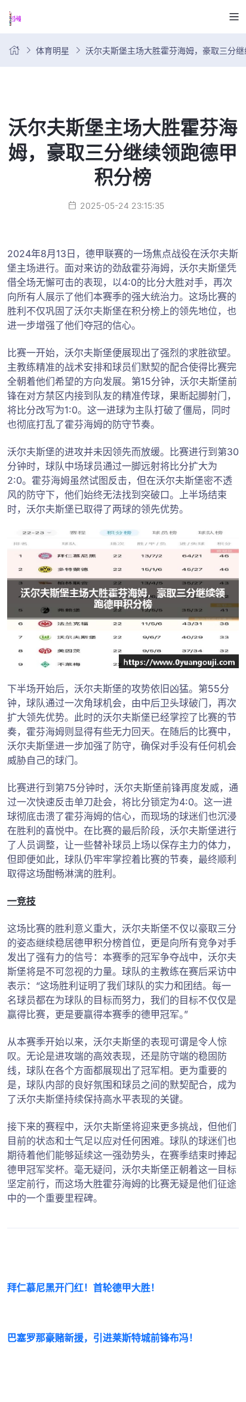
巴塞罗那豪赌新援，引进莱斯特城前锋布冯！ (102, 1338)
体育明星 (52, 50)
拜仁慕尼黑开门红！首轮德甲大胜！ (83, 1287)
